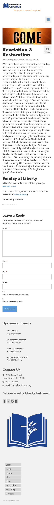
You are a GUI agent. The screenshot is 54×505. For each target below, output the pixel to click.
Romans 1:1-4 (9, 186)
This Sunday (13, 205)
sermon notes (20, 194)
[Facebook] (4, 401)
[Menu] (48, 20)
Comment (6, 228)
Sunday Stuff (31, 60)
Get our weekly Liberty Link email (26, 393)
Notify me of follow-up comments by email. (15, 294)
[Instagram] (12, 401)
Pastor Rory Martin (12, 60)
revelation (6, 205)
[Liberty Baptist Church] (27, 5)
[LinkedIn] (16, 401)
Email (5, 271)
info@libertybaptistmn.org (18, 385)
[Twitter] (8, 401)
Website (5, 282)
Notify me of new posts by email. (12, 301)
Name (5, 261)
